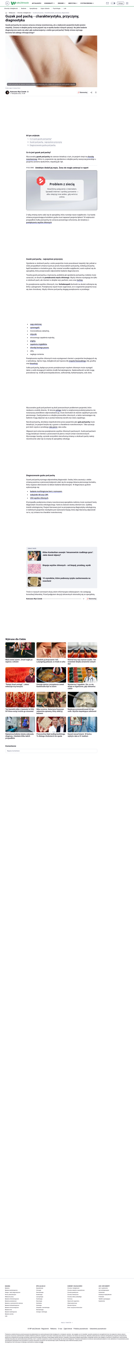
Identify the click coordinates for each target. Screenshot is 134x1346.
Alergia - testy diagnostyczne (12, 1292)
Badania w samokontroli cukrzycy (14, 1303)
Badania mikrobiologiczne (12, 1299)
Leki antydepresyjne (104, 1290)
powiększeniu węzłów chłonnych (39, 222)
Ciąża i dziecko (45, 8)
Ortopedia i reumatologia (42, 1307)
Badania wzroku (9, 1314)
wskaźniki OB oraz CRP (39, 495)
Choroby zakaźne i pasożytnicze (75, 1290)
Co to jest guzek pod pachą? (41, 139)
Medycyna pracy (9, 1296)
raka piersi (53, 427)
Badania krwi (8, 1309)
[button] (113, 3)
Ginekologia (39, 1294)
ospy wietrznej (35, 324)
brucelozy (34, 363)
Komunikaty (48, 3)
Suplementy (102, 1301)
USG (6, 1316)
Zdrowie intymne (71, 1305)
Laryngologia (39, 1296)
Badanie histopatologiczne (12, 1305)
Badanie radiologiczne (11, 1312)
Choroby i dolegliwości (11, 8)
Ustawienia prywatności (97, 1329)
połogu (58, 410)
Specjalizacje (33, 8)
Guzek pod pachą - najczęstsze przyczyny (46, 142)
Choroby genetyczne (72, 1292)
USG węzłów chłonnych (39, 498)
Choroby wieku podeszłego (74, 1296)
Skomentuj (83, 92)
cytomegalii (34, 328)
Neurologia (39, 1301)
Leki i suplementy (103, 1288)
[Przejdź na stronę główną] (7, 5)
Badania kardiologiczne (11, 1290)
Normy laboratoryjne (10, 1294)
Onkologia (39, 1305)
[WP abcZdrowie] (21, 3)
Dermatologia (39, 1292)
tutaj (42, 1342)
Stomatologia (39, 1309)
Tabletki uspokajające (104, 1299)
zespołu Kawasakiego (77, 361)
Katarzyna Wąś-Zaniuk (18, 92)
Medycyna (72, 3)
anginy (32, 341)
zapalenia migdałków (38, 344)
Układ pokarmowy (72, 1303)
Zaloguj (120, 3)
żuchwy (80, 280)
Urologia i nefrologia (41, 1312)
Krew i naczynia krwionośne (74, 1307)
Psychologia (56, 8)
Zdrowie (61, 3)
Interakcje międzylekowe (105, 1294)
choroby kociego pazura (39, 348)
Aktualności (36, 3)
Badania (23, 8)
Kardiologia (39, 1299)
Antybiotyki (102, 1292)
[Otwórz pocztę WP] (107, 3)
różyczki (33, 334)
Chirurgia (38, 1290)
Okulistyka (39, 1303)
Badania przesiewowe (10, 1301)
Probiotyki (101, 1296)
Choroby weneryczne (72, 1294)
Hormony (69, 1299)
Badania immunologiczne (12, 1307)
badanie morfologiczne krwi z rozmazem (46, 491)
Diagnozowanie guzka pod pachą (42, 145)
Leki (65, 8)
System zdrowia (86, 3)
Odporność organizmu (73, 1301)
